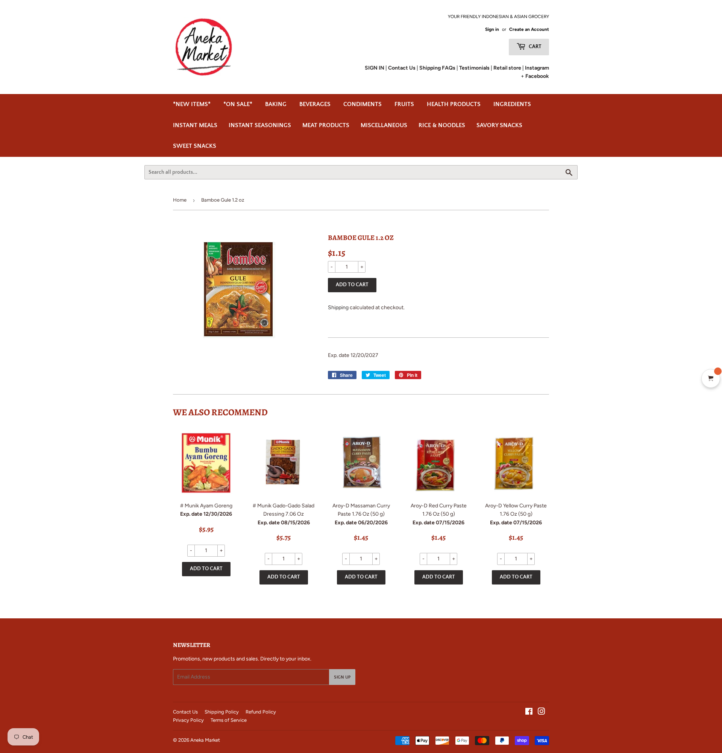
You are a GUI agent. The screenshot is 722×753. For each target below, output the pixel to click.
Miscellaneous (384, 125)
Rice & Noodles (442, 125)
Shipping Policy (222, 712)
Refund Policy (261, 712)
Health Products (454, 104)
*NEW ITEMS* (192, 104)
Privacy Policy (188, 720)
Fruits (404, 104)
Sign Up (342, 677)
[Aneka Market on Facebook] (529, 712)
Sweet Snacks (194, 146)
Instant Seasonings (260, 125)
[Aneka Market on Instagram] (541, 712)
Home (180, 200)
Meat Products (325, 125)
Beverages (315, 104)
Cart (535, 47)
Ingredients (512, 104)
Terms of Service (229, 720)
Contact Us (185, 712)
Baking (276, 104)
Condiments (362, 104)
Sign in (492, 29)
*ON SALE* (237, 104)
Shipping (338, 307)
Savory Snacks (499, 125)
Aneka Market (205, 740)
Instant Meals (195, 125)
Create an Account (529, 29)
